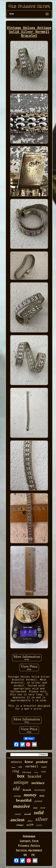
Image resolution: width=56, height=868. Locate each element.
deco (30, 821)
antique (21, 782)
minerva (16, 762)
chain (35, 808)
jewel (43, 808)
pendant (41, 762)
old (16, 788)
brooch (27, 789)
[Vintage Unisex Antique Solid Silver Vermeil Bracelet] (29, 66)
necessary (39, 789)
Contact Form (29, 840)
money (30, 794)
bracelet (34, 776)
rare (43, 771)
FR (33, 854)
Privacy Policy (29, 845)
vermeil (31, 766)
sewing (17, 796)
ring (15, 771)
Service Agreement (29, 850)
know (29, 762)
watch (44, 767)
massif (27, 814)
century (18, 814)
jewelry (39, 825)
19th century (26, 772)
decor (13, 767)
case (20, 767)
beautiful (23, 800)
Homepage (29, 836)
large (36, 772)
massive (21, 806)
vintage (19, 825)
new (42, 795)
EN (25, 854)
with (30, 824)
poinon (38, 801)
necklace (37, 783)
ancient (17, 819)
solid (39, 812)
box (21, 776)
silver (41, 819)
